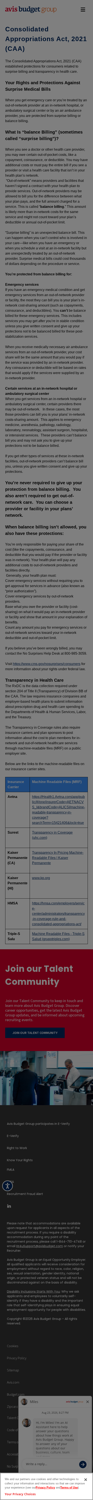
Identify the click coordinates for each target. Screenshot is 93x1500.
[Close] (85, 1479)
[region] (46, 1486)
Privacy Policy (45, 1487)
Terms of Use (69, 1487)
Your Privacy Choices (20, 1494)
